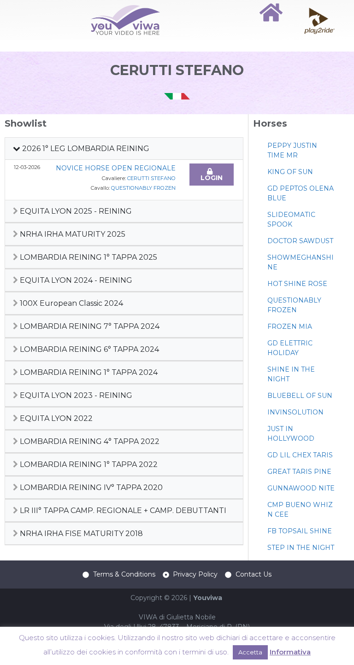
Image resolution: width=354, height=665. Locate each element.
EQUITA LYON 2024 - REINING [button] (75, 280)
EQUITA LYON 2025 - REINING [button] (75, 211)
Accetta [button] (250, 652)
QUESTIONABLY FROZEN (143, 188)
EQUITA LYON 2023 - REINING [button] (75, 395)
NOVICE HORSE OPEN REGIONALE (116, 168)
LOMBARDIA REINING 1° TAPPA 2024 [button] (88, 372)
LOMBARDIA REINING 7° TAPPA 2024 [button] (88, 326)
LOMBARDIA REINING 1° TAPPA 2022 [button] (88, 464)
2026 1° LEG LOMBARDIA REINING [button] (84, 148)
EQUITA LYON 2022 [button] (55, 418)
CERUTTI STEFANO (151, 178)
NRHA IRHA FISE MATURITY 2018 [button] (80, 533)
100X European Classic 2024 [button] (70, 303)
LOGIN (212, 178)
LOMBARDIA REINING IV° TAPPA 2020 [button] (90, 487)
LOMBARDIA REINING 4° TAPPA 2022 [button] (88, 441)
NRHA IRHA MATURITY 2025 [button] (71, 234)
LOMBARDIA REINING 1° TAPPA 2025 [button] (87, 257)
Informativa (290, 652)
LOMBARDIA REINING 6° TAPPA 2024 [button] (88, 349)
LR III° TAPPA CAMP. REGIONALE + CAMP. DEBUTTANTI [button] (122, 510)
